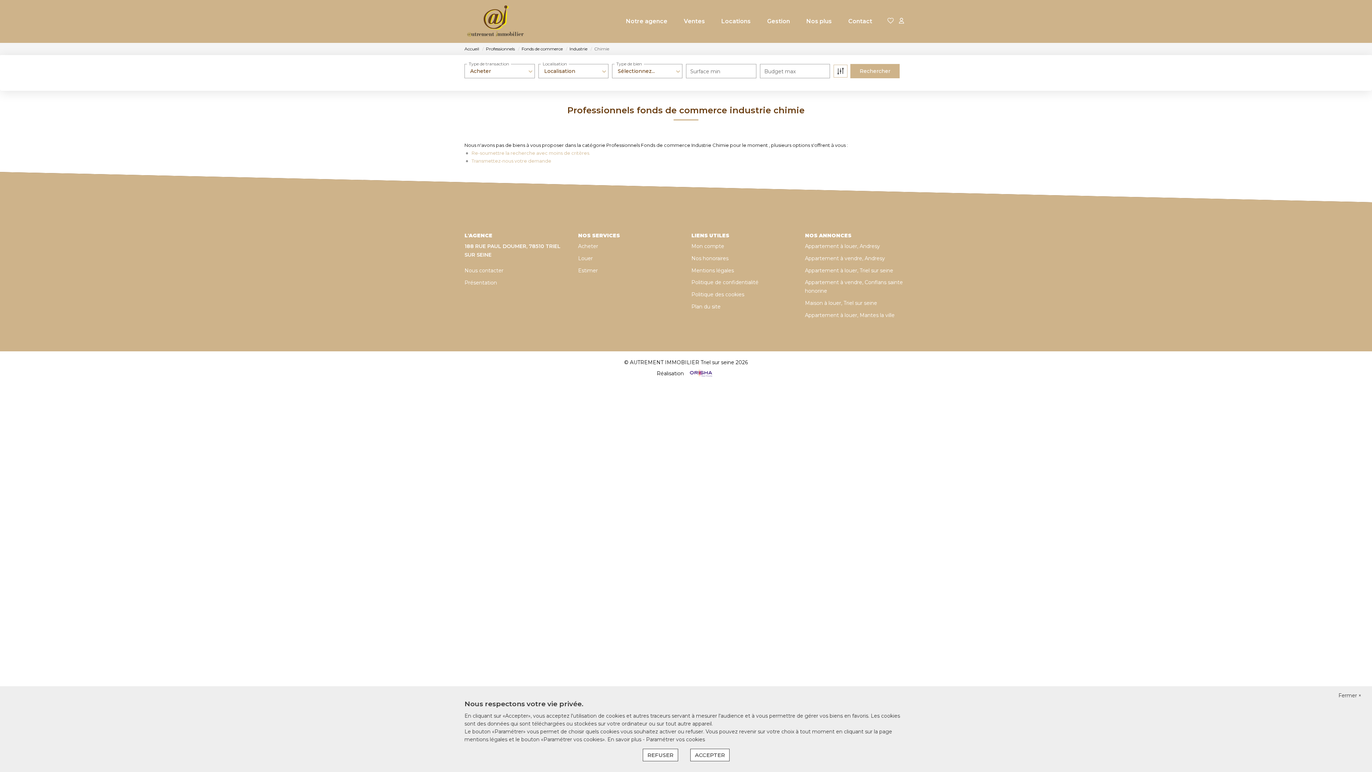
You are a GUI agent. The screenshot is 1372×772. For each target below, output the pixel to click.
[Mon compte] (901, 21)
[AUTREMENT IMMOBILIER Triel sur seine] (495, 21)
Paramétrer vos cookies (675, 739)
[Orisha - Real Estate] (700, 373)
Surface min (705, 71)
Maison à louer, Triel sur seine (841, 303)
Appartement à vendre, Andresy (845, 258)
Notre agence (646, 21)
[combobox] (500, 71)
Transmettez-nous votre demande (511, 161)
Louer (585, 258)
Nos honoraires (710, 258)
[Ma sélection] (891, 21)
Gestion (778, 21)
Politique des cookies (717, 294)
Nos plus (819, 21)
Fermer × (1349, 695)
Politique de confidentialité (725, 282)
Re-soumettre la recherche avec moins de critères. (531, 153)
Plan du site (706, 306)
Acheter (588, 246)
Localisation (555, 63)
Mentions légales (712, 270)
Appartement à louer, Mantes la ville (850, 315)
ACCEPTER (710, 755)
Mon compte (707, 246)
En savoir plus (625, 739)
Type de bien (629, 63)
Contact (860, 21)
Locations (736, 21)
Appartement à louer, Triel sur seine (849, 270)
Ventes (694, 21)
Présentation (480, 282)
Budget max (780, 71)
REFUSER (660, 755)
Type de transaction (489, 63)
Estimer (588, 270)
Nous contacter (483, 270)
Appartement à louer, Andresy (842, 246)
